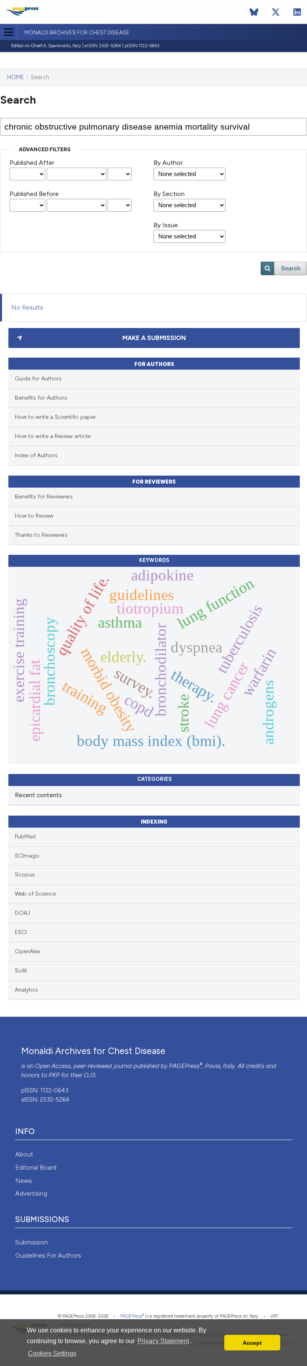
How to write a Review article (52, 436)
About (24, 1154)
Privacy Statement (163, 1341)
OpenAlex (27, 951)
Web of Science (35, 893)
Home (15, 77)
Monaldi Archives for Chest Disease (77, 33)
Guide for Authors (38, 378)
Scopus (25, 874)
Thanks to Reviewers (41, 535)
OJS (90, 1075)
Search (291, 268)
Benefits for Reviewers (44, 496)
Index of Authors (36, 455)
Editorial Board (35, 1167)
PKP (54, 1075)
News (23, 1180)
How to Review (34, 515)
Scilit (21, 970)
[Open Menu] (8, 32)
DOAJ (22, 913)
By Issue (166, 225)
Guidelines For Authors (48, 1255)
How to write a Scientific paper (55, 417)
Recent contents (38, 795)
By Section (169, 194)
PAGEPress (184, 1066)
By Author (168, 162)
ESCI (21, 932)
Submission (31, 1242)
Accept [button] (252, 1343)
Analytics (26, 989)
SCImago (27, 855)
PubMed (25, 836)
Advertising (31, 1193)
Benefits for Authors (41, 397)
